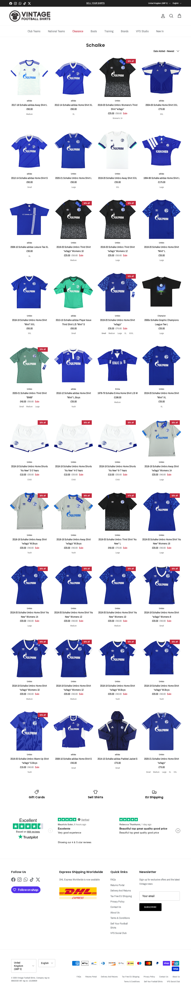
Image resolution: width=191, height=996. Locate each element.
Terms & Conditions (120, 918)
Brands (125, 31)
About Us (115, 912)
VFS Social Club (118, 933)
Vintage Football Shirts (26, 977)
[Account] (162, 16)
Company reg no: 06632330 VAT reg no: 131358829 (30, 979)
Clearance (77, 31)
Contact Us (115, 907)
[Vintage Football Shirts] (29, 16)
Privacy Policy (117, 901)
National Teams (56, 31)
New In (160, 31)
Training (108, 31)
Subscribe (150, 907)
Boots (94, 31)
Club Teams (34, 31)
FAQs (113, 879)
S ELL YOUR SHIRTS (95, 3)
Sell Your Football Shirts (153, 981)
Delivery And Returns (120, 890)
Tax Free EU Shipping (121, 896)
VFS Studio (142, 31)
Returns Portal (117, 885)
